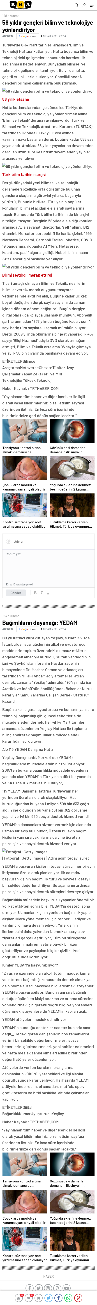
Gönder (16, 593)
